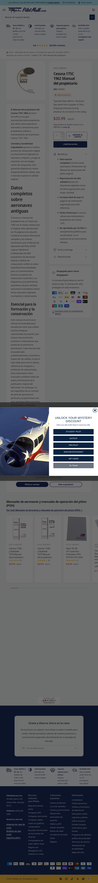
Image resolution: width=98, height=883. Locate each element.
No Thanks (73, 465)
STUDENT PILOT (73, 432)
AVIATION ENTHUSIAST (73, 452)
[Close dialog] (95, 410)
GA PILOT (73, 438)
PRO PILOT (73, 445)
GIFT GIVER (73, 459)
